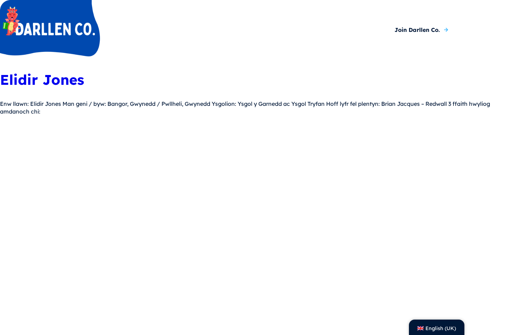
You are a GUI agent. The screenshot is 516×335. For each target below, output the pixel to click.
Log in (482, 29)
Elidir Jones (42, 79)
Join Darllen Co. (417, 29)
